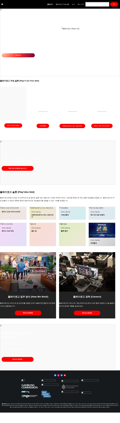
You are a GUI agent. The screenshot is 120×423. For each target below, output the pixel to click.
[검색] (114, 4)
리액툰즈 (94, 243)
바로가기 (18, 55)
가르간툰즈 (43, 126)
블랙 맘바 (64, 231)
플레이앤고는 (5, 403)
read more (28, 313)
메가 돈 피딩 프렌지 (13, 125)
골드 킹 (34, 231)
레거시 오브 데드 (8, 231)
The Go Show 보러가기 (17, 168)
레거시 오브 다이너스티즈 (102, 126)
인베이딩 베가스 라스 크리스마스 (72, 126)
